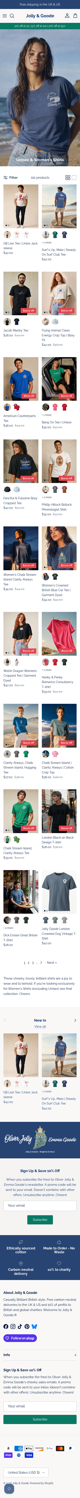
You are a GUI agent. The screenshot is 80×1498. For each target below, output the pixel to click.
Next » (52, 963)
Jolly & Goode (20, 1483)
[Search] (14, 16)
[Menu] (4, 16)
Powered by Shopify (42, 1483)
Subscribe (40, 1220)
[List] (74, 177)
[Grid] (67, 177)
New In (40, 1020)
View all (40, 1026)
